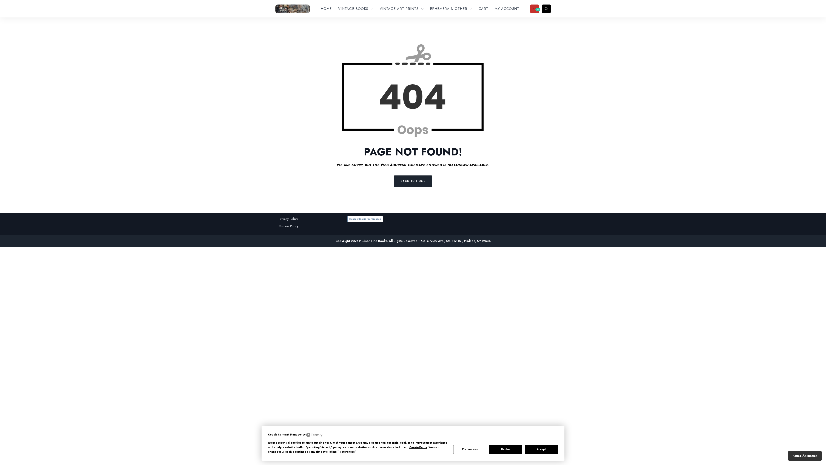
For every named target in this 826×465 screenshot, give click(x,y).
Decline (505, 449)
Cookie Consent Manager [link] (285, 434)
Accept (541, 449)
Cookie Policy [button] (418, 447)
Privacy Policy (288, 219)
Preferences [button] (347, 451)
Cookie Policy (288, 226)
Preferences (470, 449)
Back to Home (413, 181)
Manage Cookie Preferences (365, 219)
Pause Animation (804, 456)
